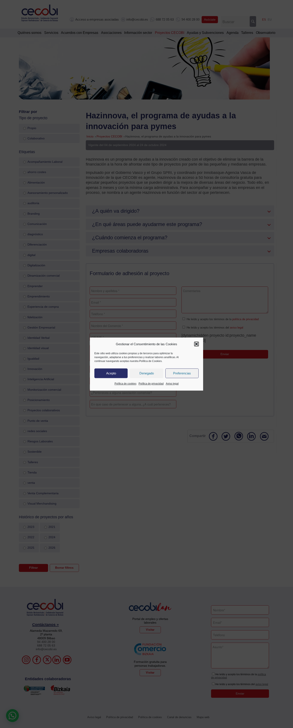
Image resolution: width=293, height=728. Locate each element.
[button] (196, 344)
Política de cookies (125, 383)
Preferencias (182, 373)
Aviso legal (172, 383)
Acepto (111, 373)
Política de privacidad (151, 383)
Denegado (146, 373)
